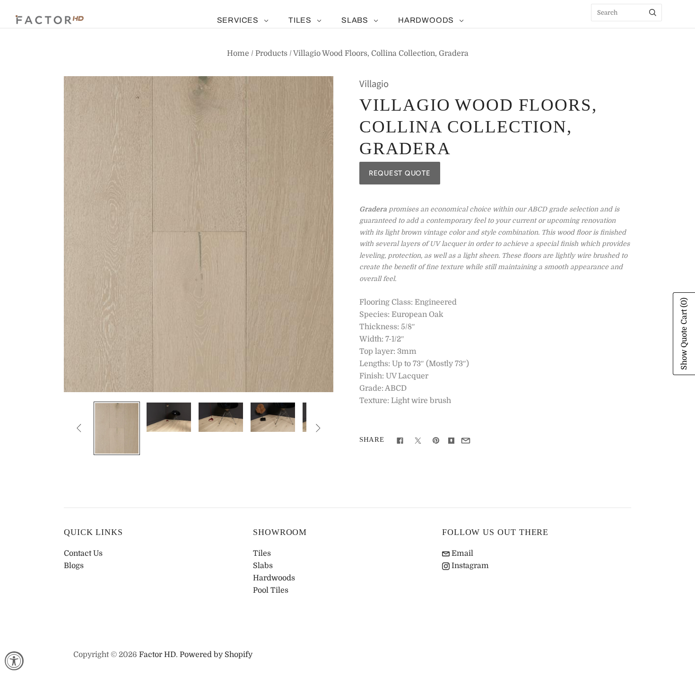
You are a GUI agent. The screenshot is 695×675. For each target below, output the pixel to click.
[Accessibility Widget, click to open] (14, 660)
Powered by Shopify (216, 654)
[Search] (652, 12)
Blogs (74, 565)
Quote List (674, 28)
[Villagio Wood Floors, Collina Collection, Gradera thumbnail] (117, 429)
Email (461, 553)
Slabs (354, 20)
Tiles (300, 20)
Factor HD (157, 654)
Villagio (374, 84)
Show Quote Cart (684, 334)
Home (238, 53)
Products (271, 53)
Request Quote (400, 173)
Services (238, 20)
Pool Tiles (270, 590)
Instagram (469, 565)
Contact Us (83, 553)
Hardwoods (426, 20)
